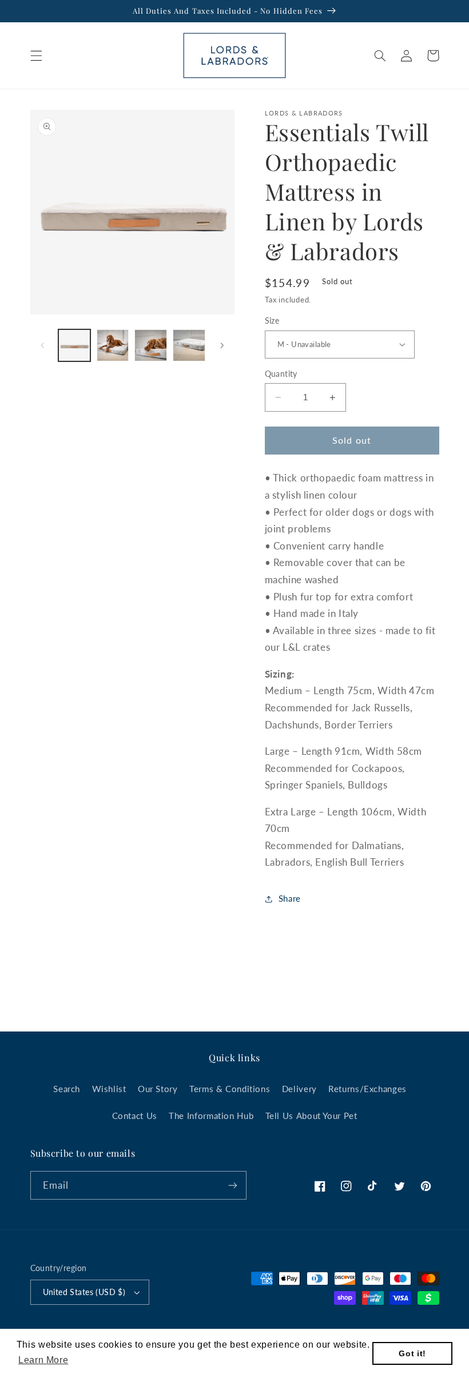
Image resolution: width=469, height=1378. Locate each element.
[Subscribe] (232, 1185)
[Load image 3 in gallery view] (150, 345)
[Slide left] (42, 345)
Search (66, 1089)
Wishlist (109, 1089)
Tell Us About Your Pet (311, 1115)
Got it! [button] (412, 1353)
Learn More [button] (43, 1360)
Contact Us (134, 1115)
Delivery (299, 1089)
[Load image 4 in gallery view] (189, 345)
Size (272, 320)
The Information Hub (211, 1115)
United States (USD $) (84, 1292)
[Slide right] (221, 345)
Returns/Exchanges (367, 1089)
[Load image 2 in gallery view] (113, 345)
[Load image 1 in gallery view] (74, 345)
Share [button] (290, 898)
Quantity (281, 374)
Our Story (158, 1089)
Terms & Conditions (229, 1089)
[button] (36, 55)
